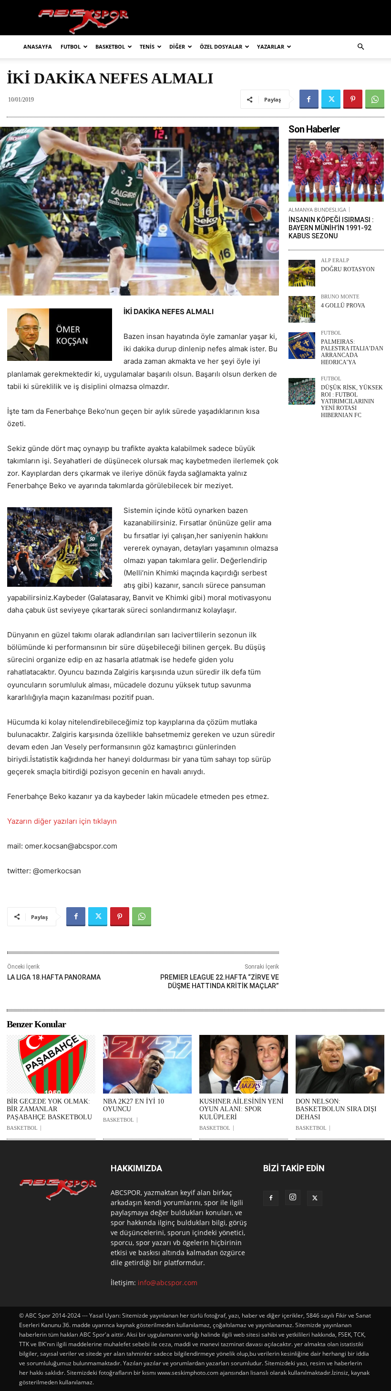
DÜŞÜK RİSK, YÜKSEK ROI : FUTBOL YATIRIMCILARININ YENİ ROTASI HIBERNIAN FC (352, 401)
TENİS (147, 46)
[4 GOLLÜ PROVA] (301, 309)
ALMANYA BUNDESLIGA (317, 209)
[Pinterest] (352, 99)
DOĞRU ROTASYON (348, 269)
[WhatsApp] (374, 99)
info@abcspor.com (167, 1282)
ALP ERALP (335, 260)
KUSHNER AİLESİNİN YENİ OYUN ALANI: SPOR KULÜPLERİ (241, 1109)
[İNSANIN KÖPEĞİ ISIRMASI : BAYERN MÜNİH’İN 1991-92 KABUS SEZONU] (336, 170)
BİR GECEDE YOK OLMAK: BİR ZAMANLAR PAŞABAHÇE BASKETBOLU (49, 1109)
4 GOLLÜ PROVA (343, 305)
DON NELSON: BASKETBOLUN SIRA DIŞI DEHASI (336, 1109)
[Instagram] (292, 1197)
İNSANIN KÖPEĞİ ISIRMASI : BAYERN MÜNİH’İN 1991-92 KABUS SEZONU (331, 228)
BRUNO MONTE (340, 296)
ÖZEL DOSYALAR (221, 46)
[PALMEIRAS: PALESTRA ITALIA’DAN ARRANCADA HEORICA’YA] (301, 345)
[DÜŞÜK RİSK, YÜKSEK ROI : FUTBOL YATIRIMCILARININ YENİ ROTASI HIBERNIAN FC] (301, 391)
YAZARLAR (270, 46)
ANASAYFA (37, 46)
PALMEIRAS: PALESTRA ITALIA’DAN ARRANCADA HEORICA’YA (352, 352)
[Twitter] (330, 99)
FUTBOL (71, 46)
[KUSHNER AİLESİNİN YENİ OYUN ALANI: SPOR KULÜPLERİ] (243, 1064)
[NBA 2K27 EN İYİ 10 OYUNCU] (147, 1064)
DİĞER (177, 46)
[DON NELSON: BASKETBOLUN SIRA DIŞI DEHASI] (340, 1064)
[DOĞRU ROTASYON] (301, 273)
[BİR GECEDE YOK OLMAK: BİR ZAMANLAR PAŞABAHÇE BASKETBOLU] (51, 1064)
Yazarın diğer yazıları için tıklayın (62, 821)
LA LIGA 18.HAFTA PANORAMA (54, 977)
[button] (360, 46)
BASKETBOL (110, 46)
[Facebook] (309, 99)
